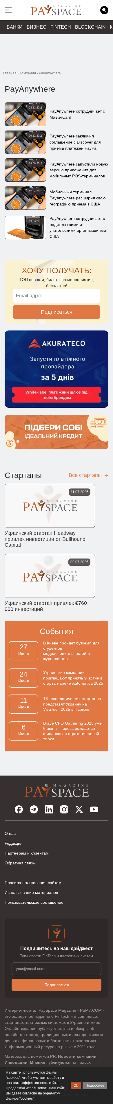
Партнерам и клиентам (27, 853)
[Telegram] (34, 809)
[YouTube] (94, 809)
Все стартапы (86, 475)
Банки (15, 27)
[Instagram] (64, 809)
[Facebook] (19, 809)
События (56, 631)
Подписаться (56, 312)
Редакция (14, 843)
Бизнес (36, 27)
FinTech (60, 27)
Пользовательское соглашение (34, 902)
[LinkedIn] (49, 809)
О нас (10, 833)
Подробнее (94, 1085)
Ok (76, 1085)
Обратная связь (20, 863)
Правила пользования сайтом (33, 882)
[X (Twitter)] (79, 809)
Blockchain (90, 27)
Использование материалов (31, 892)
